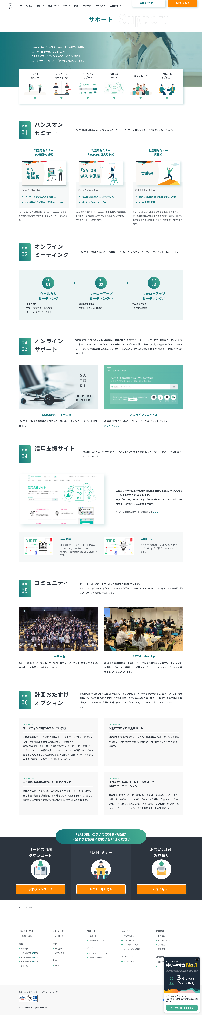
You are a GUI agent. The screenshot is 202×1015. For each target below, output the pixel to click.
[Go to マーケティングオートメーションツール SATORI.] (19, 907)
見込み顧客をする (30, 953)
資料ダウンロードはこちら (182, 1007)
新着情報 (161, 949)
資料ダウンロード (40, 889)
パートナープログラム (98, 953)
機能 (39, 5)
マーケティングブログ (132, 944)
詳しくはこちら (112, 425)
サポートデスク (95, 940)
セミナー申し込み (101, 889)
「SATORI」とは (26, 5)
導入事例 (58, 948)
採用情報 (161, 961)
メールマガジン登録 (132, 949)
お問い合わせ (161, 889)
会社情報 (114, 5)
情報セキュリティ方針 (28, 992)
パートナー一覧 (95, 957)
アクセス (161, 944)
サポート (87, 5)
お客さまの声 (60, 953)
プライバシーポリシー (51, 992)
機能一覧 (24, 966)
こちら (155, 511)
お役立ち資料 (129, 936)
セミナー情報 (129, 940)
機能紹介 (24, 948)
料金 (76, 5)
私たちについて (164, 940)
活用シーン (53, 5)
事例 (65, 5)
